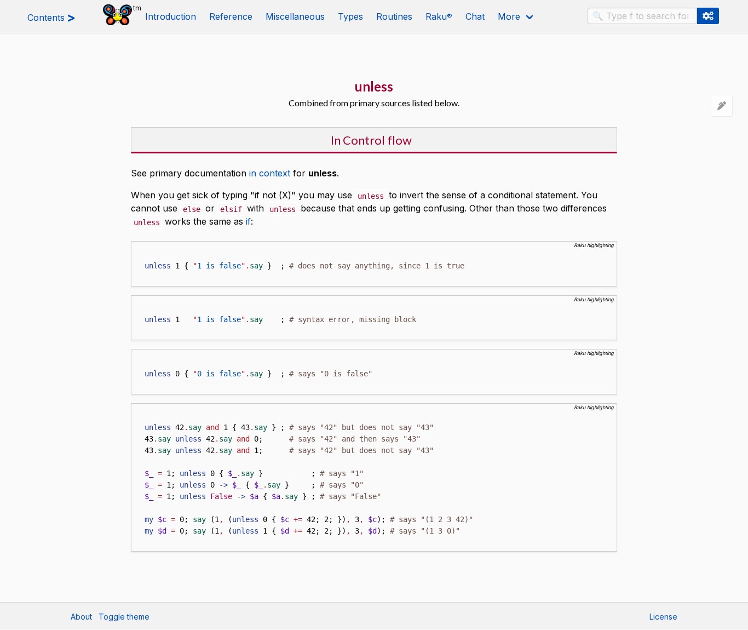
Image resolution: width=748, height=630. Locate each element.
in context (269, 173)
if (248, 221)
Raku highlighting (594, 245)
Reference (230, 16)
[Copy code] (137, 248)
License (663, 616)
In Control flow (371, 140)
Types (350, 16)
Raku (438, 16)
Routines (394, 16)
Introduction (170, 16)
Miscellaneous (295, 16)
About (81, 616)
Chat (475, 16)
